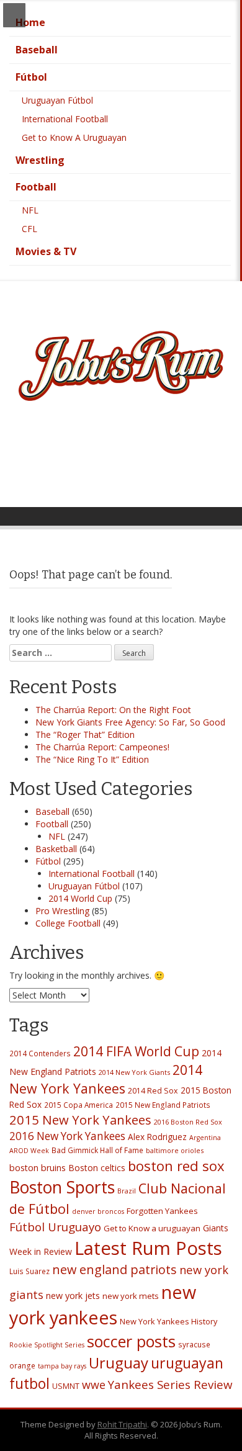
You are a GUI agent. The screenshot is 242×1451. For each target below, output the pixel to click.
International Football (65, 119)
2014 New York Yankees (105, 1079)
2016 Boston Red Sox (188, 1121)
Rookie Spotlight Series (46, 1345)
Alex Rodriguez (157, 1137)
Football (36, 187)
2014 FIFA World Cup (136, 1051)
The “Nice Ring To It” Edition (92, 759)
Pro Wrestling (62, 911)
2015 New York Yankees (80, 1119)
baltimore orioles (175, 1150)
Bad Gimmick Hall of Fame (97, 1150)
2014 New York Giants (134, 1072)
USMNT (65, 1386)
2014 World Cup (80, 898)
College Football (68, 923)
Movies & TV (46, 251)
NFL (30, 210)
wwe (93, 1384)
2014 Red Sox (153, 1090)
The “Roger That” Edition (85, 734)
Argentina (205, 1137)
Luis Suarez (29, 1271)
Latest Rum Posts (148, 1248)
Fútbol (31, 77)
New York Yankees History (168, 1321)
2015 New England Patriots (162, 1105)
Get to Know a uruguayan (152, 1228)
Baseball (37, 49)
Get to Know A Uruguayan (74, 137)
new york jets (73, 1295)
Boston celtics (96, 1168)
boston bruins (37, 1168)
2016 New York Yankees (67, 1136)
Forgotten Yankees (162, 1210)
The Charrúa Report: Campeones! (102, 747)
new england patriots (114, 1269)
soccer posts (131, 1341)
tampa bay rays (62, 1366)
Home (30, 22)
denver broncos (98, 1211)
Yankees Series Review (170, 1384)
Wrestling (40, 160)
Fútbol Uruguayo (55, 1226)
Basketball (56, 849)
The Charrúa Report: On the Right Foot (113, 710)
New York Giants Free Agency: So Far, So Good (130, 722)
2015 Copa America (78, 1105)
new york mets (130, 1295)
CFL (29, 229)
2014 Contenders (40, 1053)
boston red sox (176, 1165)
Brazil (126, 1190)
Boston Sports (62, 1187)
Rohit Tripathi (122, 1424)
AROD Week (29, 1150)
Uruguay (118, 1362)
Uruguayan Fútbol (57, 100)
